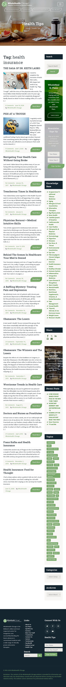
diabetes (50, 489)
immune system (52, 515)
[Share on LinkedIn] (56, 336)
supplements (51, 550)
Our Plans (28, 627)
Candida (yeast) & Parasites (54, 218)
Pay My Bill (28, 643)
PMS (49, 540)
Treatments (29, 635)
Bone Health (53, 215)
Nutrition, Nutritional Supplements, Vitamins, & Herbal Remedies (55, 294)
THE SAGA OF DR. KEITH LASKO (21, 68)
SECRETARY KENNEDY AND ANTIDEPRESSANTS (54, 407)
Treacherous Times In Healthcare (22, 191)
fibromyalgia (51, 496)
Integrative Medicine (53, 277)
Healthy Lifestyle (55, 269)
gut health (50, 502)
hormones (50, 512)
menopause (51, 531)
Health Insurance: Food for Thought (18, 471)
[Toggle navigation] (60, 4)
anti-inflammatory (52, 455)
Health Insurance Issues (54, 265)
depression (50, 486)
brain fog (50, 465)
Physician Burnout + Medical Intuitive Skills (20, 222)
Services (28, 631)
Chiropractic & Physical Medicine (54, 231)
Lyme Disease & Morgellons (54, 281)
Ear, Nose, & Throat (53, 244)
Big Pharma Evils (54, 213)
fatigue (56, 492)
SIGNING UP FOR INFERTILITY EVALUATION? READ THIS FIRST (55, 416)
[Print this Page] (49, 338)
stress (56, 547)
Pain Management (53, 302)
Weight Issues (54, 315)
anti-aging (50, 452)
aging (49, 446)
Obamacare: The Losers (16, 318)
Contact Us (28, 637)
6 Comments (9, 105)
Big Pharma (51, 462)
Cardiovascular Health (54, 223)
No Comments (10, 183)
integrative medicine (53, 521)
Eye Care (52, 252)
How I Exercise (54, 422)
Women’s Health (54, 318)
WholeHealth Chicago (14, 108)
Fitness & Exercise (52, 260)
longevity (56, 524)
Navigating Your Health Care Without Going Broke (19, 159)
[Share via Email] (52, 338)
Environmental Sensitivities (54, 249)
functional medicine (53, 499)
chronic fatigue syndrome (51, 475)
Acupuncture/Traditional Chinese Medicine (54, 195)
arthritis (56, 458)
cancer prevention (52, 468)
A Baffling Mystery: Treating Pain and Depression (19, 288)
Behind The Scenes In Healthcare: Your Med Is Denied (22, 256)
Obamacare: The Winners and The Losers (22, 352)
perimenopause (52, 537)
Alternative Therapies (53, 209)
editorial (57, 489)
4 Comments (9, 461)
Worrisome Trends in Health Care (22, 384)
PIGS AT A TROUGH (14, 113)
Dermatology (53, 236)
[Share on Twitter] (52, 336)
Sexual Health (53, 306)
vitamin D (56, 553)
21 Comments (9, 342)
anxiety (49, 458)
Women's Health (52, 559)
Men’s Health (53, 285)
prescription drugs (52, 543)
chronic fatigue (51, 471)
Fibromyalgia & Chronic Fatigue (54, 256)
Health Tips (28, 647)
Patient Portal (29, 645)
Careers (27, 639)
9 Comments (9, 148)
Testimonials (29, 641)
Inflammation (53, 273)
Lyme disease (51, 527)
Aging (51, 201)
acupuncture (51, 442)
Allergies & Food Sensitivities (54, 204)
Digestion (52, 238)
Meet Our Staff (30, 633)
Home (28, 28)
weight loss (50, 556)
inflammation (51, 518)
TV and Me (52, 424)
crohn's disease (51, 483)
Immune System (54, 271)
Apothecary (53, 376)
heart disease (51, 505)
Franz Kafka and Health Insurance (17, 444)
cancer (56, 465)
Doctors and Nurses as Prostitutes (22, 413)
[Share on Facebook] (49, 336)
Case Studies (53, 227)
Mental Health (54, 287)
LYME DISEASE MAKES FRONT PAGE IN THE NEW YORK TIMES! (55, 397)
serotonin (50, 547)
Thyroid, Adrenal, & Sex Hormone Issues (54, 310)
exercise (50, 492)
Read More (36, 106)
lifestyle (50, 524)
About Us (28, 624)
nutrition (50, 534)
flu (57, 496)
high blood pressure (53, 508)
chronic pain (51, 480)
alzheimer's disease (53, 449)
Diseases (52, 241)
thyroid (49, 553)
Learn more (55, 115)
